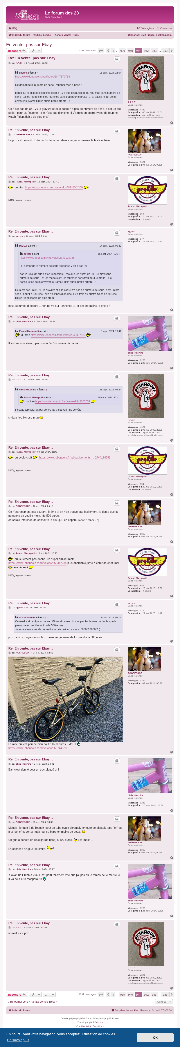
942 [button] (146, 51)
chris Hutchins (135, 353)
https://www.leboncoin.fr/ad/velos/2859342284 (37, 563)
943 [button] (154, 51)
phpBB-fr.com (96, 1022)
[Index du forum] (26, 14)
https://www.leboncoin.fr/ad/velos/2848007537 (54, 187)
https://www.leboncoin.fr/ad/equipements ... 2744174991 (74, 457)
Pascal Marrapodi (137, 206)
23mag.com (165, 35)
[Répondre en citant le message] (117, 59)
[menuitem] (12, 28)
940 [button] (130, 51)
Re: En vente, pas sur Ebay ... (34, 58)
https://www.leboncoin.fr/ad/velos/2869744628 (37, 748)
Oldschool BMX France (141, 35)
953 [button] (165, 51)
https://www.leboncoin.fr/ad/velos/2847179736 (42, 76)
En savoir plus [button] (18, 1040)
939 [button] (122, 51)
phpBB (79, 1018)
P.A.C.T (131, 102)
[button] (101, 50)
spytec (23, 72)
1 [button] (113, 51)
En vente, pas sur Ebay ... (31, 44)
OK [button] (155, 1037)
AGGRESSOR (135, 154)
